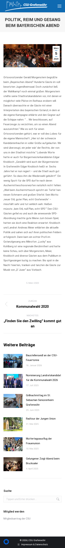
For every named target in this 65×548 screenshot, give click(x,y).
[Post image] (13, 361)
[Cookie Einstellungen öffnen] (6, 543)
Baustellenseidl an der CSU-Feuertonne (42, 358)
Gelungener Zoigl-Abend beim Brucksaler (43, 461)
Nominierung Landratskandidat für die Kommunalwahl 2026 (43, 378)
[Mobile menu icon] (59, 6)
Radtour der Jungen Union (41, 418)
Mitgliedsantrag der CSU (17, 518)
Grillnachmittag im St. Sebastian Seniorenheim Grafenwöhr (40, 400)
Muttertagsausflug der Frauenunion (39, 441)
